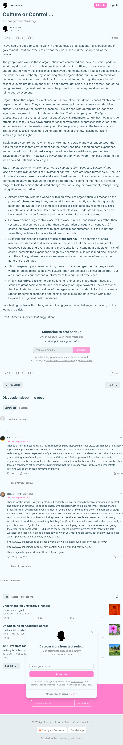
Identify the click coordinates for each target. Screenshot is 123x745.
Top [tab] (6, 596)
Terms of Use (77, 681)
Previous (15, 384)
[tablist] (16, 408)
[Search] (117, 597)
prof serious (16, 27)
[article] (61, 612)
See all (9, 665)
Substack (45, 738)
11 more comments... (11, 580)
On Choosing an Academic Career (25, 625)
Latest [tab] (14, 596)
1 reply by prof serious (22, 482)
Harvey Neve (14, 493)
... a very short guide (14, 610)
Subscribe (101, 5)
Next (110, 384)
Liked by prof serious (20, 441)
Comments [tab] (10, 407)
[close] (92, 632)
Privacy (59, 722)
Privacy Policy (85, 684)
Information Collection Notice (60, 684)
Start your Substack (53, 730)
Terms (68, 722)
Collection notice (82, 722)
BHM (10, 437)
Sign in (114, 5)
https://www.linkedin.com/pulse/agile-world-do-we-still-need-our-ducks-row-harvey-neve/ (57, 541)
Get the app (77, 730)
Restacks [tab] (23, 407)
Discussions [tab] (27, 596)
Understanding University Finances (26, 605)
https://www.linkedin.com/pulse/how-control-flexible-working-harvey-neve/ (49, 546)
